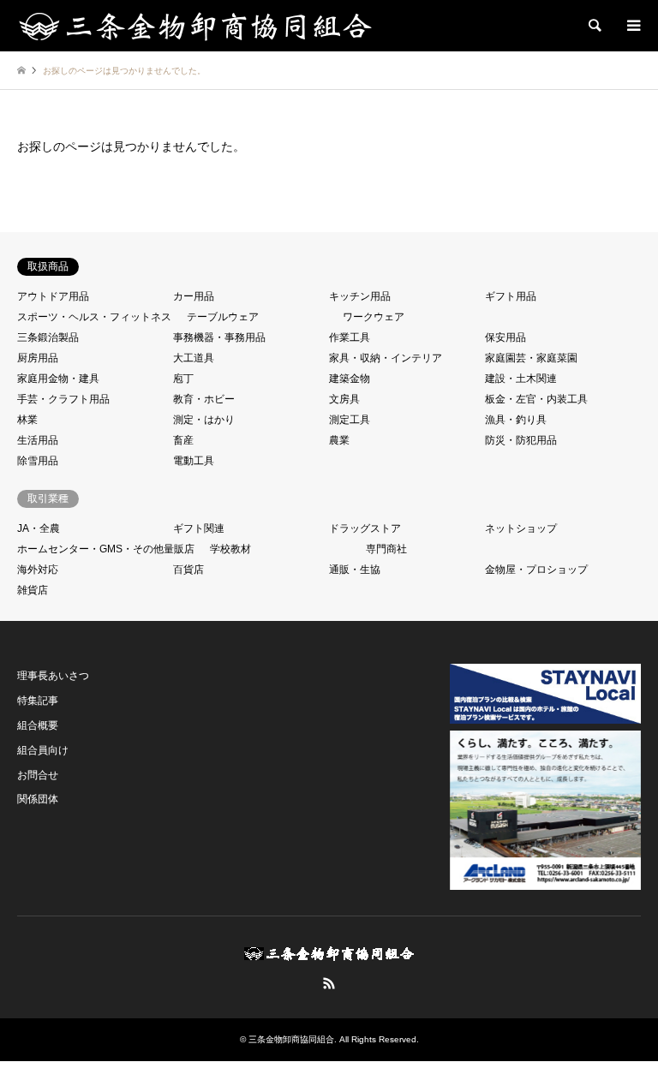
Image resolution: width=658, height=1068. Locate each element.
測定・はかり (204, 420)
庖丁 (183, 379)
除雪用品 (37, 461)
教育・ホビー (204, 399)
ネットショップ (521, 528)
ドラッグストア (365, 528)
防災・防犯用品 (521, 440)
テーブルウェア (223, 317)
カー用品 (193, 296)
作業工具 (349, 337)
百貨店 (188, 570)
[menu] (632, 25)
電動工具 (193, 461)
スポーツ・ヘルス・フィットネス (94, 317)
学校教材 (230, 549)
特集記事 (37, 701)
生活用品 (37, 440)
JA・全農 (38, 528)
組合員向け (43, 750)
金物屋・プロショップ (536, 570)
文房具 (344, 399)
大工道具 (193, 358)
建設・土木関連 (521, 379)
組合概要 (37, 725)
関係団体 (37, 799)
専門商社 (386, 549)
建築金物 (349, 379)
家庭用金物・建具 (58, 379)
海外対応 (37, 570)
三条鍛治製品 (48, 337)
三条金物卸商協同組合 (291, 1039)
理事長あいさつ (53, 676)
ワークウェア (373, 317)
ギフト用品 (510, 296)
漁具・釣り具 (516, 420)
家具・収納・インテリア (385, 358)
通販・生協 (354, 570)
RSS (329, 983)
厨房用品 (37, 358)
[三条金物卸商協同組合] (195, 26)
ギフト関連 (198, 528)
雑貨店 (32, 590)
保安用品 (505, 337)
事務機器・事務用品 (219, 337)
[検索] (593, 25)
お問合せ (37, 775)
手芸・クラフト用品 (63, 399)
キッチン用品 (360, 296)
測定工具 (349, 420)
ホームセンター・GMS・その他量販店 (105, 549)
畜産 (183, 440)
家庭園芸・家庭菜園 (531, 358)
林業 (27, 420)
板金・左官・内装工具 (536, 399)
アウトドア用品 (53, 296)
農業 (339, 440)
